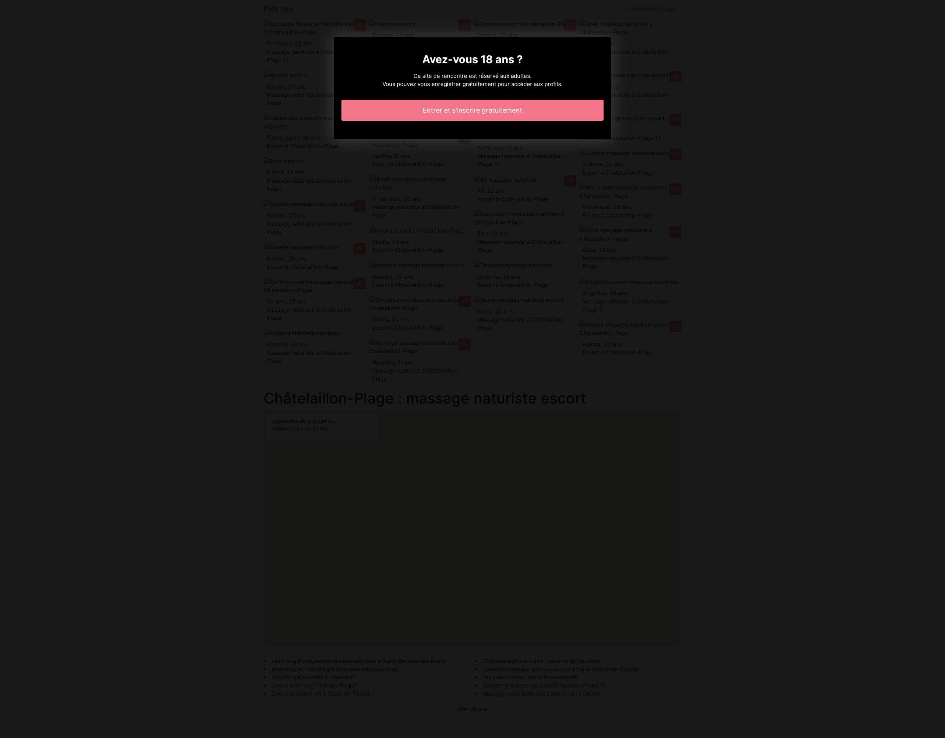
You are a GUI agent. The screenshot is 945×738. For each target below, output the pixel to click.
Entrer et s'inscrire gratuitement (472, 110)
